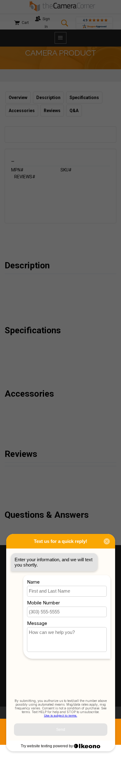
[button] (60, 38)
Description (48, 97)
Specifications (84, 97)
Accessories (22, 110)
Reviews (52, 110)
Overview (18, 97)
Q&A (73, 110)
